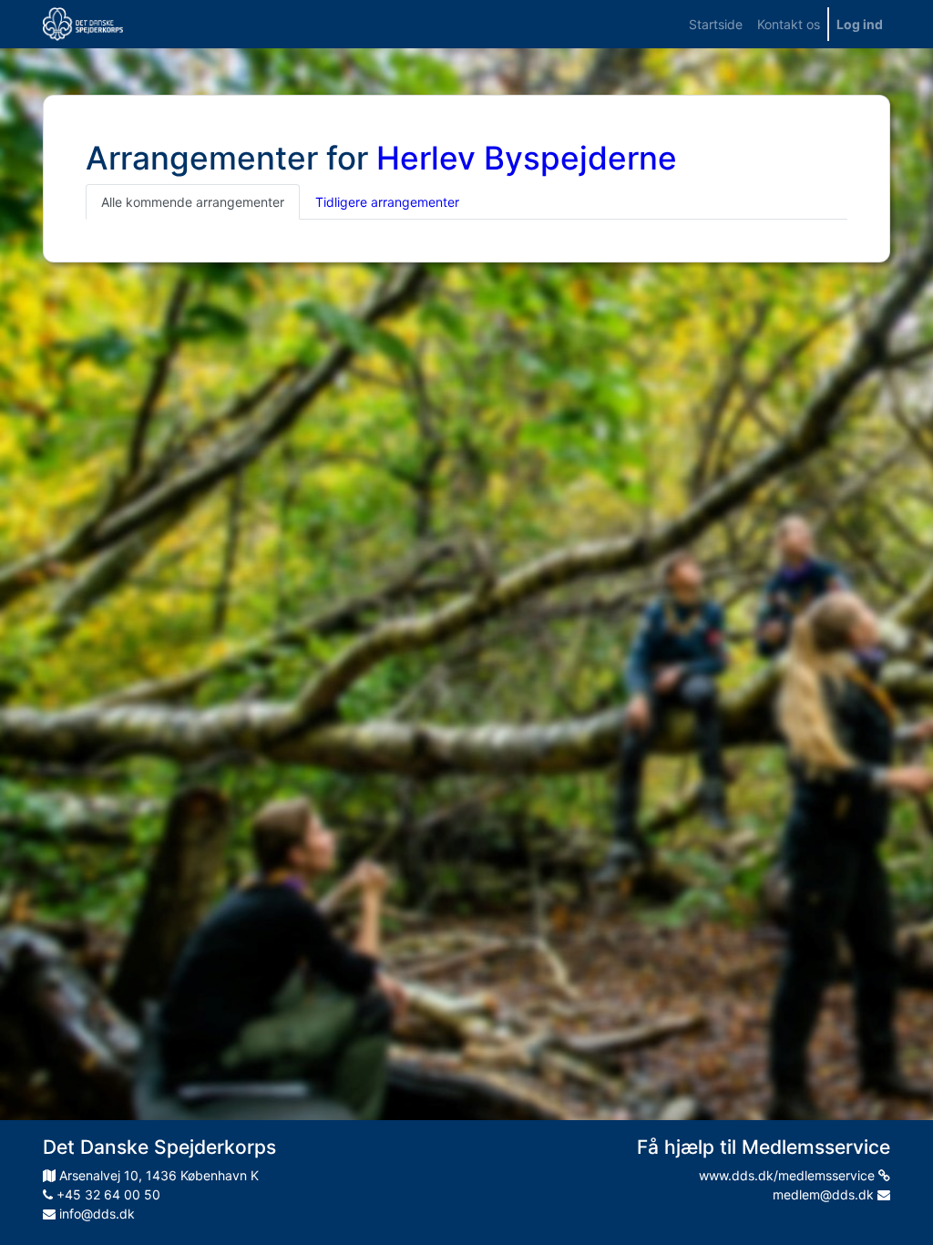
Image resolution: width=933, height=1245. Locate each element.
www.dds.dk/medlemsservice (788, 1175)
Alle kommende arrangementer (192, 202)
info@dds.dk (95, 1213)
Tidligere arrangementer (387, 202)
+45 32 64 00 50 (106, 1194)
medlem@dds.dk (825, 1194)
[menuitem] (716, 24)
